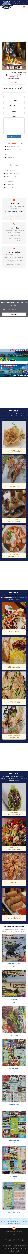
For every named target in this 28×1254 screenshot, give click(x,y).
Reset (18, 137)
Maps (14, 1071)
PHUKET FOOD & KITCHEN (21, 1221)
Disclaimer (8, 1247)
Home (11, 76)
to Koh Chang (14, 999)
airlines (8, 1234)
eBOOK (21, 1234)
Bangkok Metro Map (14, 1104)
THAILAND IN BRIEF (9, 170)
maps (11, 1231)
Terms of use (19, 1247)
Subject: (14, 111)
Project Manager (10, 157)
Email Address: (14, 106)
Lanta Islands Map (14, 1176)
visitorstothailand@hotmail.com (15, 211)
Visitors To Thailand (14, 964)
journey (16, 1234)
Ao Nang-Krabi (23, 416)
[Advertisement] (14, 24)
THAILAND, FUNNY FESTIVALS (12, 173)
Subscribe (14, 314)
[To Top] (14, 1228)
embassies (19, 1231)
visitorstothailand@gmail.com (15, 216)
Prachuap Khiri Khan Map (14, 1212)
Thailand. (17, 418)
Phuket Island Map (14, 1068)
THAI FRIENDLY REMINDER (11, 184)
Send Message (11, 137)
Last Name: (14, 100)
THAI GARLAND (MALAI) (10, 182)
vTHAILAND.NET (7, 1220)
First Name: (14, 95)
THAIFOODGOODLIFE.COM (14, 1223)
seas (15, 1231)
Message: (14, 116)
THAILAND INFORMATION (11, 168)
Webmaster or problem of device (14, 149)
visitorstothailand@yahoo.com (15, 214)
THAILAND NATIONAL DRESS (11, 179)
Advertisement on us (11, 152)
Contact (16, 76)
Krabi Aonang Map (14, 1140)
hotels (7, 1231)
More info (17, 1251)
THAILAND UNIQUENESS (10, 176)
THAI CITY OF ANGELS (10, 187)
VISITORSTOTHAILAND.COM (7, 1221)
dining (12, 1234)
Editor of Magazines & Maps (13, 146)
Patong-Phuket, (16, 416)
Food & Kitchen (14, 1035)
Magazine (14, 966)
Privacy (13, 1247)
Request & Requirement (12, 155)
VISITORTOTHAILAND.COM (18, 1220)
